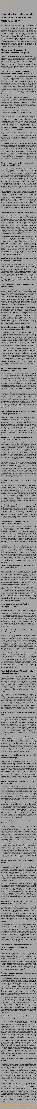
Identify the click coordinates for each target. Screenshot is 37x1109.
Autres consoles (5, 4)
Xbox (2, 2)
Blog (2, 10)
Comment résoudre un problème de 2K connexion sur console (18, 1107)
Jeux (2, 7)
